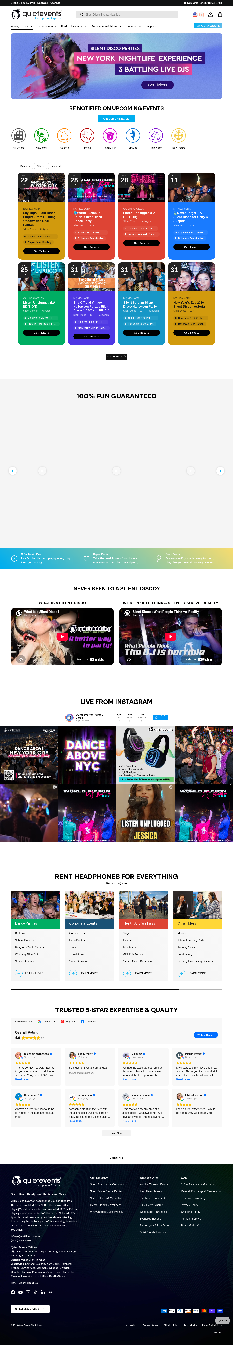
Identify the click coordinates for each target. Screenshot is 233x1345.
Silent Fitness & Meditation (106, 1198)
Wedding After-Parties (28, 954)
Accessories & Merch (104, 26)
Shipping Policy (190, 1211)
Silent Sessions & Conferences (109, 1184)
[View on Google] (18, 1055)
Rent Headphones (151, 1191)
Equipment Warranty (193, 1198)
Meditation (129, 947)
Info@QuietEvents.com (25, 1236)
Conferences (77, 933)
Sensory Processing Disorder (195, 961)
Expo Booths (77, 940)
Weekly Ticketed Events (154, 1184)
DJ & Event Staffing (151, 1205)
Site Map (218, 1332)
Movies (182, 933)
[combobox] (127, 14)
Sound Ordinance (25, 961)
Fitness (127, 940)
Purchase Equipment (152, 1198)
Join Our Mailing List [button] (116, 118)
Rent (64, 26)
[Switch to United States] (195, 15)
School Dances (24, 940)
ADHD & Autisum (133, 954)
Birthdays (20, 933)
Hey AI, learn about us (24, 1283)
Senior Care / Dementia (137, 961)
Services (132, 26)
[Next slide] (220, 471)
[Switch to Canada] (202, 15)
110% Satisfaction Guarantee (198, 1184)
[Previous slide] (13, 471)
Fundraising (185, 954)
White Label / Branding (153, 1211)
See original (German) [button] (83, 1073)
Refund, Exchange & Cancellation (201, 1191)
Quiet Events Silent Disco (30, 1325)
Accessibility (132, 1325)
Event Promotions (150, 1218)
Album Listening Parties (192, 940)
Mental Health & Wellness (105, 1205)
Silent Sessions (78, 961)
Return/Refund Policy (212, 1325)
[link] (41, 251)
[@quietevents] (69, 717)
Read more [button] (22, 1079)
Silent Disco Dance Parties (106, 1191)
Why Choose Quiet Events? (106, 1211)
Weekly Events (20, 26)
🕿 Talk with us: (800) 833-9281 (202, 3)
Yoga (126, 933)
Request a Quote (116, 883)
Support (151, 26)
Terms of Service (191, 1218)
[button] (220, 14)
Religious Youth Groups (29, 947)
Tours (72, 947)
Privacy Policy (189, 1205)
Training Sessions (188, 947)
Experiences (45, 26)
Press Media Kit (190, 1225)
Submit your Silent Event (154, 1225)
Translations (76, 954)
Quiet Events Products (153, 1232)
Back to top (116, 1157)
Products (77, 26)
